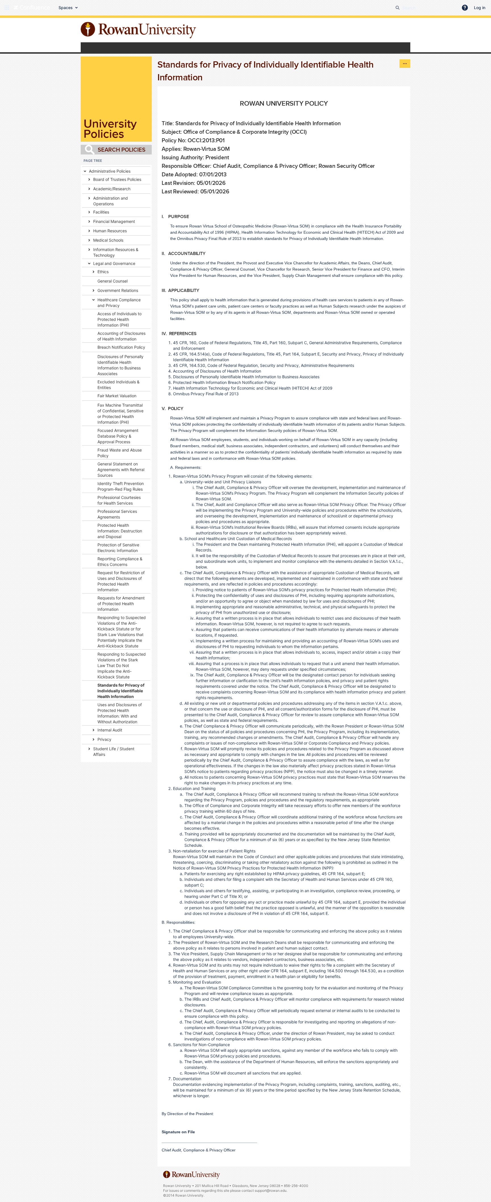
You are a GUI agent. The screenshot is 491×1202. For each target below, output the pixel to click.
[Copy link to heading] (285, 121)
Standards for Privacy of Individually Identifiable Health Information (120, 691)
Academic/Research (111, 188)
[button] (7, 7)
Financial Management (114, 221)
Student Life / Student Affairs (113, 751)
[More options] (405, 63)
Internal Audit (109, 730)
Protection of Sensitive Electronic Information (118, 547)
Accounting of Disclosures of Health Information (121, 336)
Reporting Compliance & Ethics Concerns (119, 561)
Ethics (103, 271)
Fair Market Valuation (116, 395)
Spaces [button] (66, 7)
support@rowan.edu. (271, 1190)
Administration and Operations (110, 201)
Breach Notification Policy (121, 347)
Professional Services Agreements (117, 514)
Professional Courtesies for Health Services (119, 500)
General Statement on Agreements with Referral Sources (120, 469)
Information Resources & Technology (115, 252)
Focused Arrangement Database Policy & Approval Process (117, 436)
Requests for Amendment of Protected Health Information (121, 603)
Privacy (104, 739)
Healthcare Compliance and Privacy (119, 302)
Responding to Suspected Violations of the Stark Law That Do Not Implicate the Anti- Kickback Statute (121, 665)
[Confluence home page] (32, 7)
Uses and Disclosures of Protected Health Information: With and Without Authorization (119, 713)
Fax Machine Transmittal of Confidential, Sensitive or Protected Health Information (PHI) (120, 414)
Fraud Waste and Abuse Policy (119, 453)
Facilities (101, 212)
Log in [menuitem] (479, 7)
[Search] (397, 7)
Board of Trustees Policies (117, 179)
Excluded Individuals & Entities (118, 384)
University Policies (110, 128)
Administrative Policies (109, 171)
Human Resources (110, 230)
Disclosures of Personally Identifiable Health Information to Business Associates (120, 365)
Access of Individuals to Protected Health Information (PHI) (119, 319)
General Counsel (112, 281)
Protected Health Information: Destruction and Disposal (119, 531)
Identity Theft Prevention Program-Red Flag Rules (120, 486)
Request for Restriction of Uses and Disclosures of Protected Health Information (121, 581)
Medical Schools (108, 240)
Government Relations (117, 290)
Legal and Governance (114, 263)
